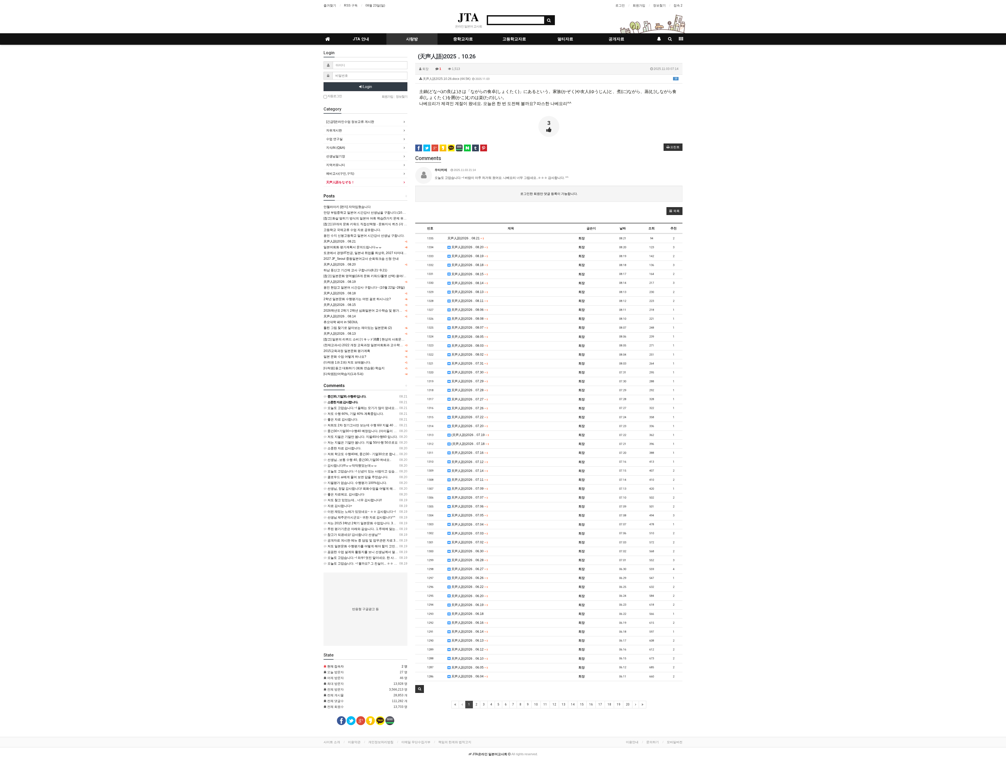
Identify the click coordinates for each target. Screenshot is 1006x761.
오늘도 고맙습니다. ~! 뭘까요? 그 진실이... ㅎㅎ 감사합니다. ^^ (370, 563)
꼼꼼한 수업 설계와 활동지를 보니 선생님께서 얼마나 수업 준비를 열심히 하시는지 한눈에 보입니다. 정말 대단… (405, 552)
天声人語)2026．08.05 (469, 337)
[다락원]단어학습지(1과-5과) (343, 374)
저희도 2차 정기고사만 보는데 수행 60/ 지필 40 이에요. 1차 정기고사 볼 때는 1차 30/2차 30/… (393, 425)
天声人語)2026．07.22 (469, 417)
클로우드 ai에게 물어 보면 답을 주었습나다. (357, 477)
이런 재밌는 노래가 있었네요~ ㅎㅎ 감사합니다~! (361, 512)
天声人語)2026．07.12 (469, 462)
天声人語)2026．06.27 (469, 569)
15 (582, 704)
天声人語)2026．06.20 (469, 596)
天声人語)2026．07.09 (469, 488)
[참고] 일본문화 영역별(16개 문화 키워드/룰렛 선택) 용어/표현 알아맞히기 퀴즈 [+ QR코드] (386, 276)
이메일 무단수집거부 (415, 742)
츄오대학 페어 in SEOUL (341, 322)
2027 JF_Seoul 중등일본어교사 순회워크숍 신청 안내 (361, 259)
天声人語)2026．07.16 (469, 453)
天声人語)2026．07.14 (469, 471)
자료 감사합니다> (339, 506)
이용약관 (354, 742)
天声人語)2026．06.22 (469, 587)
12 (554, 704)
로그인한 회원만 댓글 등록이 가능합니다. (549, 194)
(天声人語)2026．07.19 (470, 435)
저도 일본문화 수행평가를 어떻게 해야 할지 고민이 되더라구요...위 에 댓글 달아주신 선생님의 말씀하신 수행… (404, 546)
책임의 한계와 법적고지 (454, 742)
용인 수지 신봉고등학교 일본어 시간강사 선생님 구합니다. (364, 236)
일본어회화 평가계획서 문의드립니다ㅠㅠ (353, 247)
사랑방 (412, 39)
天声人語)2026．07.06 (469, 506)
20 (628, 704)
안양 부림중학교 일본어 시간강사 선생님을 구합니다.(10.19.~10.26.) (371, 212)
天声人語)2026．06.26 (469, 578)
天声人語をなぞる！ (340, 182)
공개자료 (616, 39)
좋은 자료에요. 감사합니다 (345, 494)
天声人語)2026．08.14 (469, 283)
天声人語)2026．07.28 (469, 390)
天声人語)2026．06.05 (469, 667)
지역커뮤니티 (335, 165)
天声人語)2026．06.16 (469, 623)
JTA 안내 (361, 39)
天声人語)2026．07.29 (469, 381)
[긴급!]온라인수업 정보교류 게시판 (350, 122)
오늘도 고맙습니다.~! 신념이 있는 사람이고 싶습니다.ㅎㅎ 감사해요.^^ (376, 471)
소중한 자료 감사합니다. (344, 448)
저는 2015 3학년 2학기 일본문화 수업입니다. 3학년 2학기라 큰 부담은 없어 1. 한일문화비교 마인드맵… (399, 523)
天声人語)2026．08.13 (469, 292)
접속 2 (678, 5)
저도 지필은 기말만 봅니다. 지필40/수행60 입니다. (362, 437)
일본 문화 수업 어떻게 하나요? (345, 357)
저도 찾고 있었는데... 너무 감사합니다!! (354, 500)
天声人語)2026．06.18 (467, 614)
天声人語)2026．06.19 (469, 605)
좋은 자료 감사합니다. (342, 419)
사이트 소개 (332, 742)
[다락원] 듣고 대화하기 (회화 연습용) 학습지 (354, 368)
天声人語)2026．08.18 (469, 265)
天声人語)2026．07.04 (469, 524)
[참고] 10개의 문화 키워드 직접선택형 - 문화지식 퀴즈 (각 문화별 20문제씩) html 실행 (383, 224)
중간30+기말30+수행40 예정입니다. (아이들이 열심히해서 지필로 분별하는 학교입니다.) (389, 431)
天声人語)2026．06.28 (469, 560)
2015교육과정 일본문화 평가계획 (347, 351)
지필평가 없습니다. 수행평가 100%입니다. (357, 483)
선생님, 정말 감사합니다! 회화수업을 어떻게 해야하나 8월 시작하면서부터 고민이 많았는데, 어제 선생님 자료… (405, 488)
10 (536, 704)
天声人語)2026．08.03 (469, 346)
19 (618, 704)
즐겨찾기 (330, 5)
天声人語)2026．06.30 (469, 551)
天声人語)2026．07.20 (469, 426)
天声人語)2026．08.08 (469, 319)
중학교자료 (463, 39)
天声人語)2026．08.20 (469, 247)
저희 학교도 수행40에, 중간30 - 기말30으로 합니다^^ (364, 454)
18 (609, 704)
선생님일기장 (335, 156)
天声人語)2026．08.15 (469, 274)
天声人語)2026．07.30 (469, 372)
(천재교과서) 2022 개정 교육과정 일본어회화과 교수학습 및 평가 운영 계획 (376, 345)
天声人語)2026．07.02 (469, 542)
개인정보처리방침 (380, 742)
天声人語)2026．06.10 (469, 658)
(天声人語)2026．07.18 (470, 444)
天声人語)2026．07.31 (469, 363)
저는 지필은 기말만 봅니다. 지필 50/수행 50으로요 (362, 442)
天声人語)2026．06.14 (469, 631)
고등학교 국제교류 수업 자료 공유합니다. (352, 230)
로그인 (620, 5)
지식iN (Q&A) (335, 148)
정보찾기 (659, 5)
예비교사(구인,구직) (340, 173)
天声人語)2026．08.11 (469, 301)
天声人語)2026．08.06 (469, 310)
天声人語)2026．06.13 (469, 640)
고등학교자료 (514, 39)
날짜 (623, 228)
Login (367, 87)
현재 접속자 (335, 666)
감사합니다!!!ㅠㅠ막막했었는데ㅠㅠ (352, 465)
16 (591, 704)
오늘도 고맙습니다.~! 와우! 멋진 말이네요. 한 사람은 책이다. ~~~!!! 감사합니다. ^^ (384, 558)
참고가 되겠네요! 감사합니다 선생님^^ (354, 535)
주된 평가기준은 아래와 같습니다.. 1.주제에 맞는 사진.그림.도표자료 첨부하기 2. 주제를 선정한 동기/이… (400, 529)
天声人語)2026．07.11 (469, 480)
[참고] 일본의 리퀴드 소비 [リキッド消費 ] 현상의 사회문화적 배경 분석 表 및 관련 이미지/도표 (389, 339)
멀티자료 (565, 39)
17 (600, 704)
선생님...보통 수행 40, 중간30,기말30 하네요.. (359, 460)
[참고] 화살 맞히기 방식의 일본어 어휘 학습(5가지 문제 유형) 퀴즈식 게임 (374, 218)
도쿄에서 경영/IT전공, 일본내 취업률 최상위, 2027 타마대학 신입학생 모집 (375, 253)
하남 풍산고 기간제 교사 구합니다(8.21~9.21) (355, 270)
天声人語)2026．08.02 (469, 354)
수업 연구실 (334, 139)
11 (545, 704)
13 (563, 704)
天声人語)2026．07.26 (469, 408)
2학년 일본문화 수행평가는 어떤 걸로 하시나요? (357, 299)
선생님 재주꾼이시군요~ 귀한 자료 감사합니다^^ (361, 517)
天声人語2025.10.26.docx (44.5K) (549, 79)
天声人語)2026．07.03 (469, 533)
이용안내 (632, 742)
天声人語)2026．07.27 (469, 399)
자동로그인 (334, 96)
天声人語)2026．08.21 (465, 238)
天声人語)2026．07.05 (469, 515)
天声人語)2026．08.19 (469, 256)
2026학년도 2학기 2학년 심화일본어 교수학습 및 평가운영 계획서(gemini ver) (378, 310)
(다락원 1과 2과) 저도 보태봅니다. (347, 362)
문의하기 (652, 742)
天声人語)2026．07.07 (469, 497)
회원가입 (639, 5)
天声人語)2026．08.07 (469, 327)
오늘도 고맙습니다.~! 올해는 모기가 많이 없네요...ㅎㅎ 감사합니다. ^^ (375, 408)
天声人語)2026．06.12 (469, 649)
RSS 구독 (351, 5)
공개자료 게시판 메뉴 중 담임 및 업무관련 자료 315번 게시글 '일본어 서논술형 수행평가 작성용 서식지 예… (402, 540)
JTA (468, 16)
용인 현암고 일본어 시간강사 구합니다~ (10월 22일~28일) (364, 287)
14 (573, 704)
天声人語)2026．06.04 (469, 676)
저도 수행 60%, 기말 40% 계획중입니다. (355, 414)
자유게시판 (334, 130)
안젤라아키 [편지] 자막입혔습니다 (347, 207)
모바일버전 (674, 742)
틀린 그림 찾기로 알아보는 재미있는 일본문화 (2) (358, 328)
